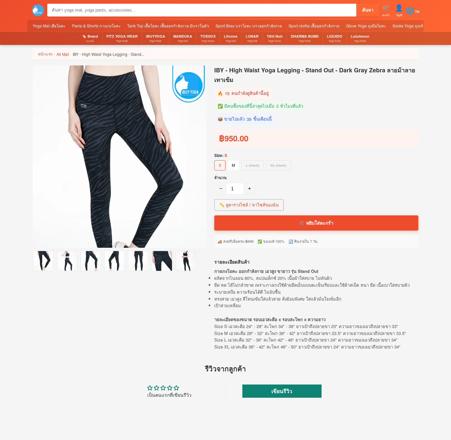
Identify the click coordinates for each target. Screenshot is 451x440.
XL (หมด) (278, 165)
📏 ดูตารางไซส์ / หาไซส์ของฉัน (249, 204)
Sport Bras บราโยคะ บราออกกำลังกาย (249, 25)
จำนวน (220, 177)
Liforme (230, 38)
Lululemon (360, 38)
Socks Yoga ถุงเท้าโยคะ (413, 25)
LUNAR (252, 38)
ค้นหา (367, 10)
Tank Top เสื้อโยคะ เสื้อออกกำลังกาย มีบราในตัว (168, 25)
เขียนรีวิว (281, 391)
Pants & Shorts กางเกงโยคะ (96, 25)
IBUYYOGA (155, 38)
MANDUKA (182, 38)
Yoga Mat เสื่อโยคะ (49, 25)
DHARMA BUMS (305, 38)
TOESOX (208, 38)
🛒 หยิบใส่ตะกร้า (316, 223)
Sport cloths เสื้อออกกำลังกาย (314, 25)
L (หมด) (253, 165)
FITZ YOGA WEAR (122, 38)
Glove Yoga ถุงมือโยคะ (366, 25)
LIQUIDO (334, 38)
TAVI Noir (275, 38)
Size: (220, 155)
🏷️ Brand (90, 38)
